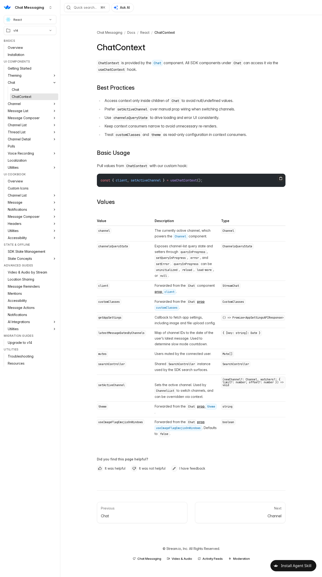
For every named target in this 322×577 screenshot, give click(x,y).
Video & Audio (182, 558)
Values (106, 201)
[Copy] (281, 178)
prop (164, 292)
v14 (15, 30)
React (17, 19)
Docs (131, 32)
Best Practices (116, 87)
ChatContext (164, 32)
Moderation (241, 558)
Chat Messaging (109, 32)
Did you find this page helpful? (122, 459)
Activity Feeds (212, 558)
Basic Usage (113, 152)
